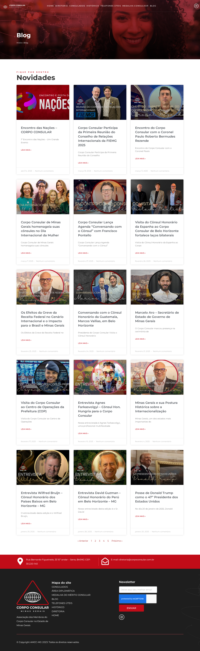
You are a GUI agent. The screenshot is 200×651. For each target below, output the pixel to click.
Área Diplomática (63, 590)
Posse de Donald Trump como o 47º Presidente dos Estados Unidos (156, 497)
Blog (153, 6)
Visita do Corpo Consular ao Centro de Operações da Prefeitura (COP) (42, 407)
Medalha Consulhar (135, 6)
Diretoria (61, 6)
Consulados (77, 6)
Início (19, 43)
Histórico (93, 6)
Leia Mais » (26, 150)
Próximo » (117, 540)
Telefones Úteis (111, 6)
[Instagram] (196, 6)
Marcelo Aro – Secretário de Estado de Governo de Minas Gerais (157, 317)
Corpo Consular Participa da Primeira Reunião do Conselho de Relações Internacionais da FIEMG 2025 (98, 136)
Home (50, 6)
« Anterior (83, 540)
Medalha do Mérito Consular (71, 595)
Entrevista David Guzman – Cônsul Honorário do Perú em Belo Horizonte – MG (99, 497)
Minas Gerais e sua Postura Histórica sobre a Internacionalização (156, 407)
